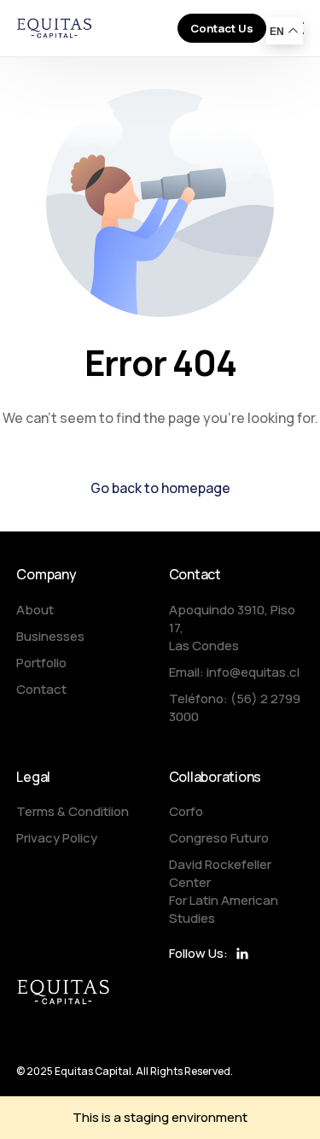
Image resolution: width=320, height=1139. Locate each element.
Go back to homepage (160, 487)
